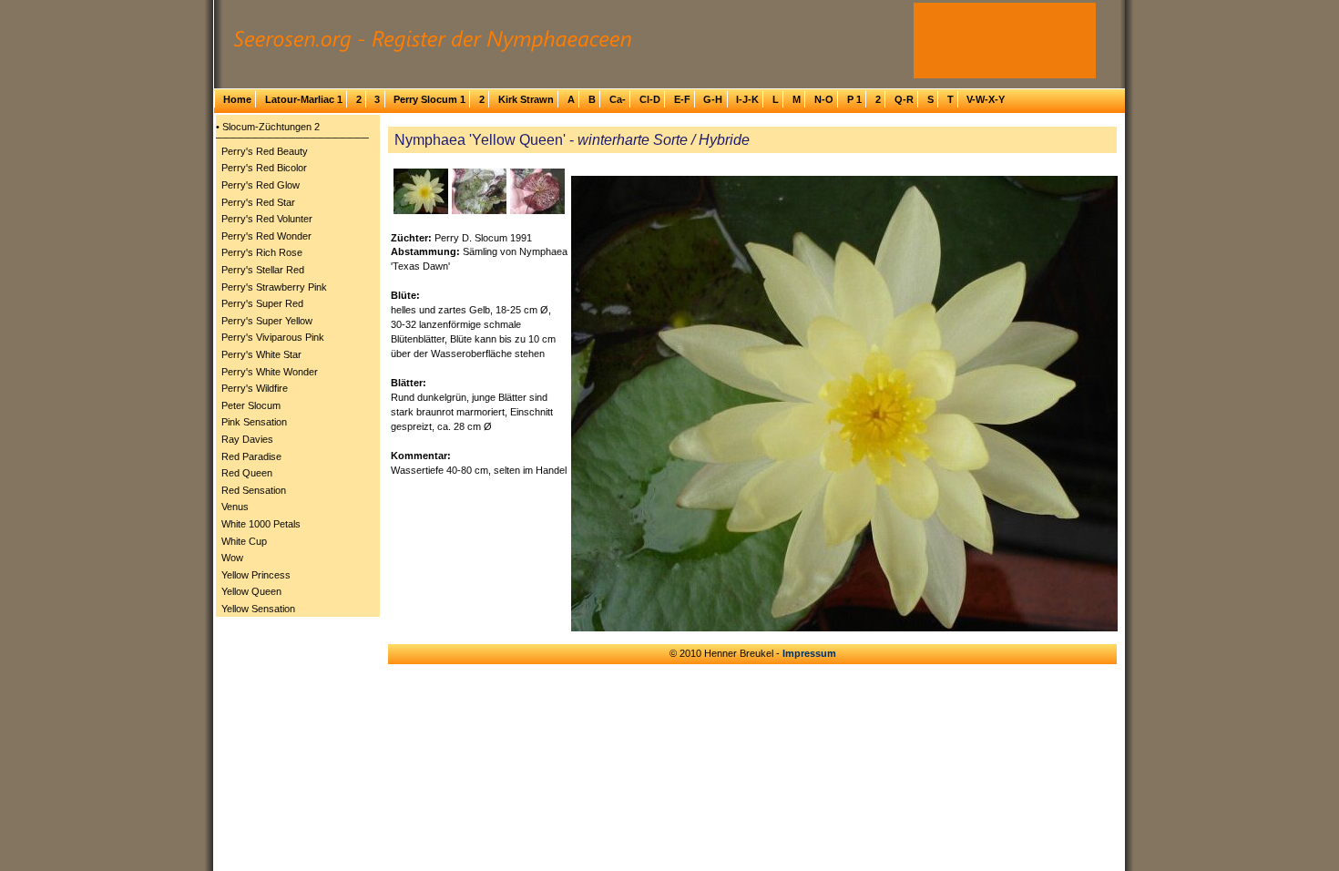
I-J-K (747, 99)
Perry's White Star (261, 354)
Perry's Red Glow (260, 184)
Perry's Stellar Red (262, 269)
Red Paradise (251, 456)
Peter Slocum (251, 405)
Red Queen (246, 472)
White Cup (244, 541)
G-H (712, 99)
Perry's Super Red (262, 303)
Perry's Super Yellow (266, 320)
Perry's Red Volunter (266, 218)
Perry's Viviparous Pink (272, 337)
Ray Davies (247, 439)
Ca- (617, 99)
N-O (823, 99)
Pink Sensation (254, 421)
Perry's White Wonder (269, 371)
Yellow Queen (251, 591)
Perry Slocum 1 (429, 99)
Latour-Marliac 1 (303, 99)
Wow (232, 557)
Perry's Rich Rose (261, 252)
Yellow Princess (256, 574)
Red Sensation (253, 490)
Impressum (809, 653)
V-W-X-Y (985, 99)
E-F (682, 99)
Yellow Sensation (258, 608)
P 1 (854, 99)
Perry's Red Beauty (264, 151)
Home (237, 99)
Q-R (904, 99)
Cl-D (649, 99)
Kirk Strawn (526, 99)
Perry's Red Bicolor (264, 167)
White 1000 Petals (261, 523)
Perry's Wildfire (254, 388)
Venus (235, 506)
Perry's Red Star (258, 202)
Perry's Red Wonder (266, 236)
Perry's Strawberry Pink (274, 287)
